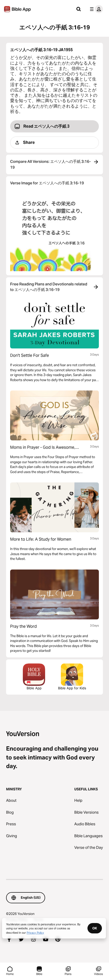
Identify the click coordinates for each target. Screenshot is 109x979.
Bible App (34, 688)
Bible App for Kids (72, 688)
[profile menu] (95, 9)
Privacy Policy (35, 932)
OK (94, 928)
